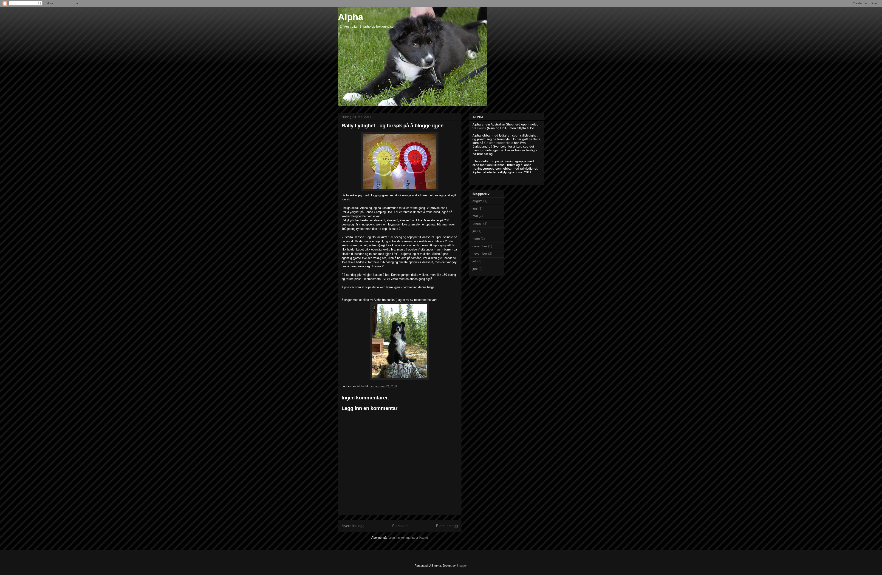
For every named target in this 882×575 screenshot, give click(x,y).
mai (475, 216)
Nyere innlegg (353, 526)
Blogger (461, 565)
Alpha (350, 17)
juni (475, 208)
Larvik (481, 128)
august (477, 201)
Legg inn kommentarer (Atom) (408, 537)
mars (476, 238)
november (479, 253)
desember (479, 246)
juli (474, 231)
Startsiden (400, 526)
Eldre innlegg (447, 526)
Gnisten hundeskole (498, 143)
